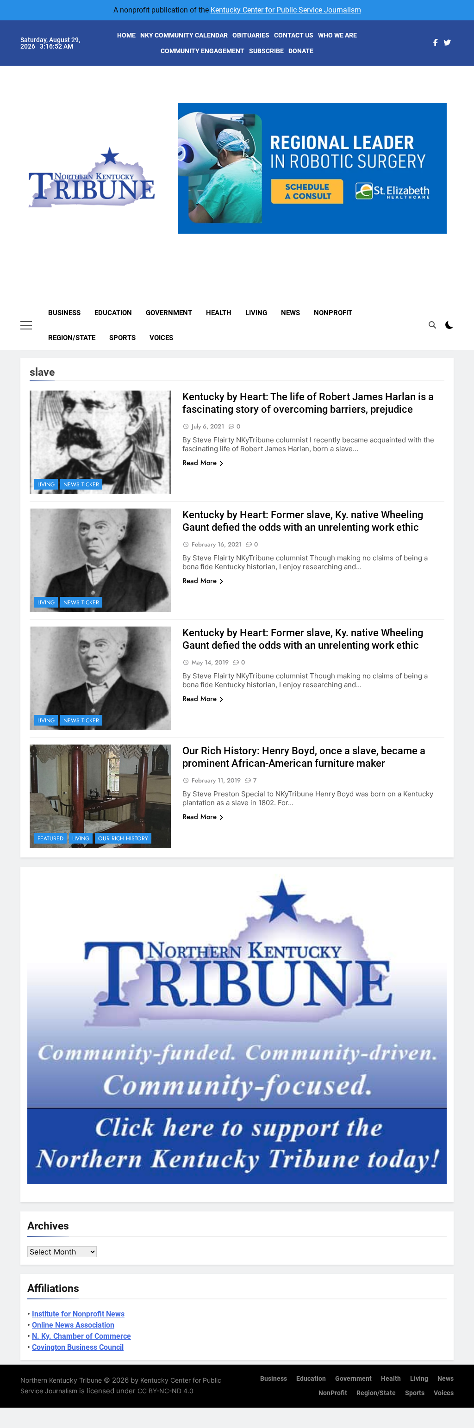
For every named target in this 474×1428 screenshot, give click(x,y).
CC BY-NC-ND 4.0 (165, 1391)
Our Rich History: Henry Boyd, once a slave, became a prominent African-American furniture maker (303, 757)
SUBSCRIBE (266, 51)
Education (113, 313)
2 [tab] (298, 239)
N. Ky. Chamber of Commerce (81, 1336)
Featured (50, 838)
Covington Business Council (78, 1347)
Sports (122, 338)
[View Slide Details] (312, 168)
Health (218, 313)
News (290, 313)
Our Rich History (123, 838)
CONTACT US (293, 35)
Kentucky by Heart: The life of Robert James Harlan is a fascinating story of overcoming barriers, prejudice (308, 403)
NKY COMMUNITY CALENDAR (184, 35)
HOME (126, 35)
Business (64, 313)
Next (436, 234)
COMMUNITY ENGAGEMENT (202, 51)
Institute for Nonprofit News (78, 1314)
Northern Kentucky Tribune (61, 1380)
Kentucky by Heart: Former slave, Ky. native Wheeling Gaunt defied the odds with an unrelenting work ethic (302, 521)
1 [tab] (281, 239)
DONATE (300, 51)
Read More (199, 463)
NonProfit (333, 313)
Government (169, 313)
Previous (188, 234)
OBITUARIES (250, 35)
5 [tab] (349, 239)
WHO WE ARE (337, 35)
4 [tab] (332, 239)
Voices (161, 338)
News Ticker (81, 484)
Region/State (71, 338)
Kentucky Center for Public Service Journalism (286, 10)
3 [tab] (315, 239)
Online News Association (73, 1325)
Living (256, 313)
